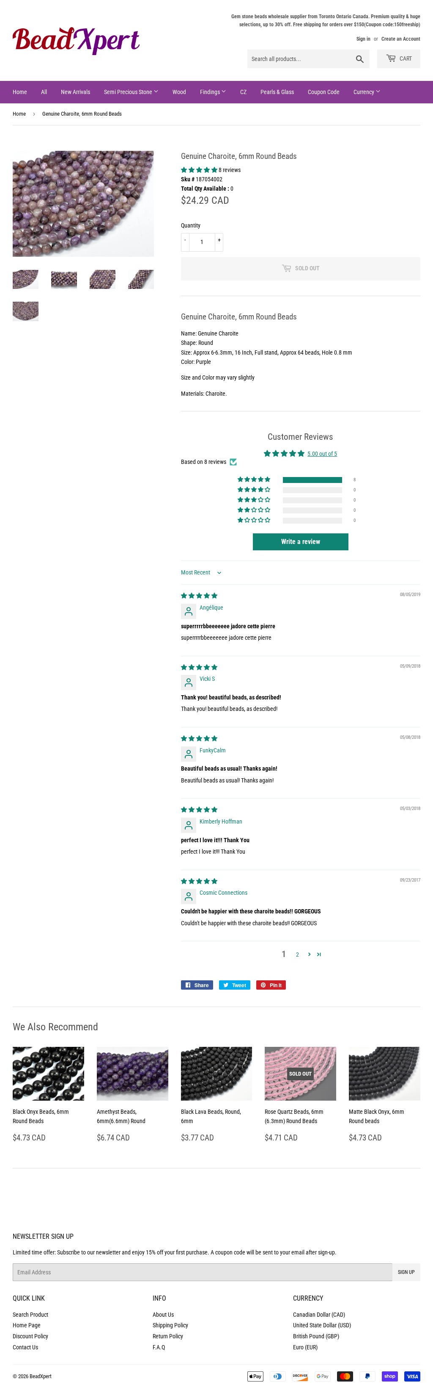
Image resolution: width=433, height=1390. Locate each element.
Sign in (363, 39)
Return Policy (168, 1336)
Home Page (27, 1325)
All (44, 92)
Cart (405, 58)
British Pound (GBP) (316, 1336)
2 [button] (297, 954)
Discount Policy (30, 1336)
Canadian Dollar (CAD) (319, 1314)
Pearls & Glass (277, 92)
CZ (243, 92)
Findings (210, 92)
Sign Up (406, 1272)
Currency (364, 92)
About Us (163, 1314)
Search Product (30, 1314)
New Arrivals (75, 92)
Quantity (190, 225)
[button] (200, 169)
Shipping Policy (170, 1325)
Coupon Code (324, 92)
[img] (199, 595)
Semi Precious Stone (128, 92)
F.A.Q (159, 1347)
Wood (179, 92)
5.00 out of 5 (322, 453)
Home (20, 92)
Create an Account (400, 39)
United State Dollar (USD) (322, 1325)
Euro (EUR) (305, 1347)
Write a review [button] (300, 542)
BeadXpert (41, 1376)
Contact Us (25, 1347)
